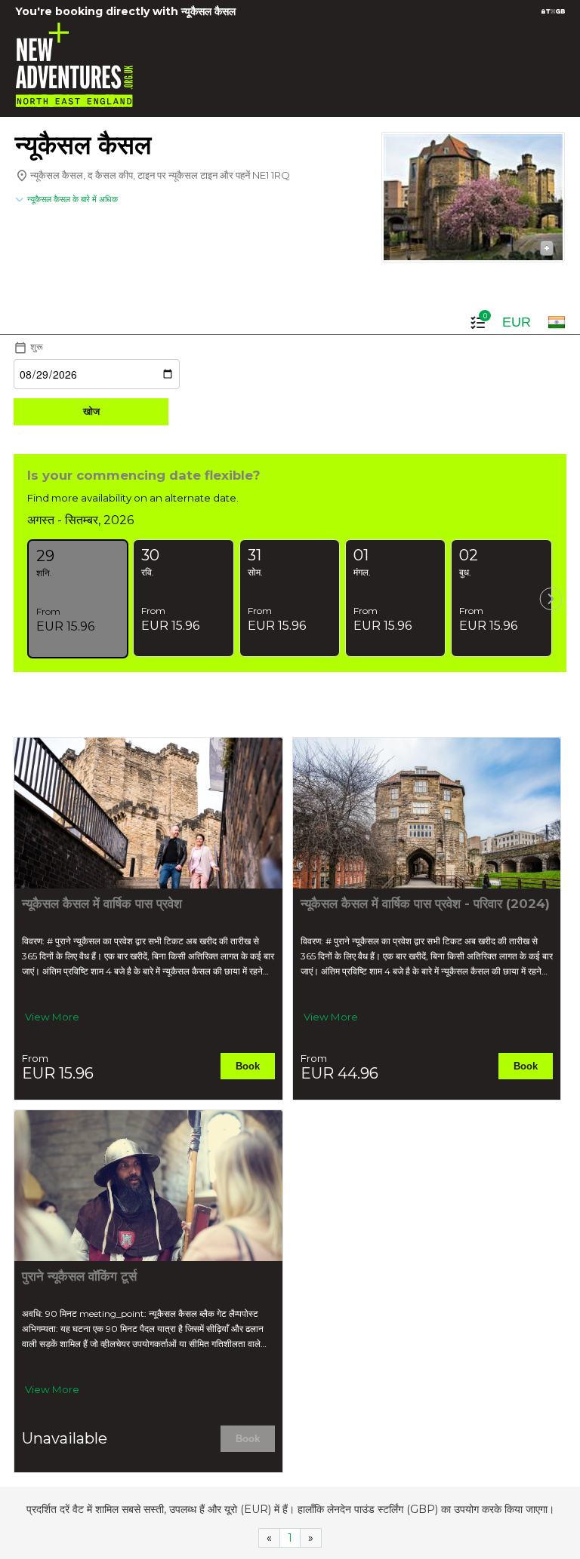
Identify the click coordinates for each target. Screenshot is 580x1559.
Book (248, 1066)
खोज (91, 411)
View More (52, 1017)
